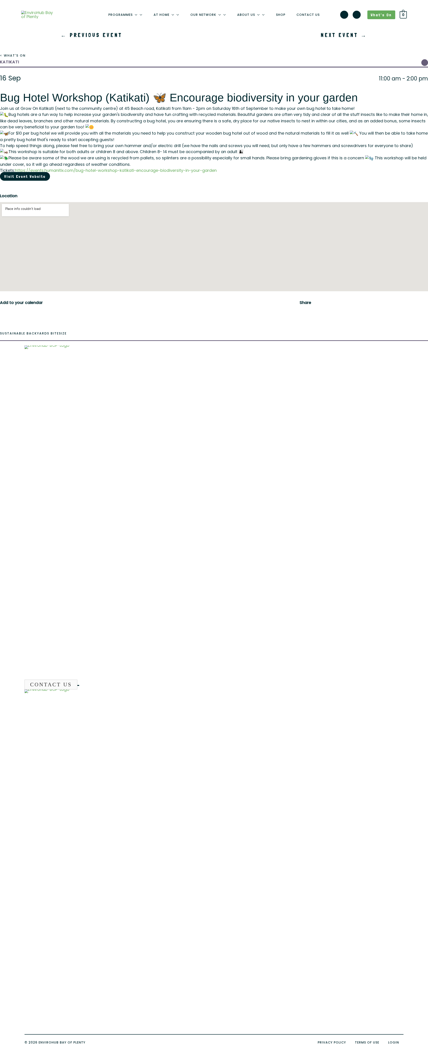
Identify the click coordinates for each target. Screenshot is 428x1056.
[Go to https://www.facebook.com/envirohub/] (357, 16)
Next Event (344, 35)
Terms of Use (367, 1042)
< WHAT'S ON (13, 55)
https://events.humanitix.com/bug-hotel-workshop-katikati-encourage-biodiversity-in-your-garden (116, 170)
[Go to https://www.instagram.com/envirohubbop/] (344, 16)
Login (393, 1042)
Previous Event (91, 35)
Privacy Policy (332, 1042)
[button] (135, 15)
